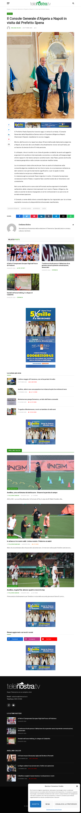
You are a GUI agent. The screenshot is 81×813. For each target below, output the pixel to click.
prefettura (36, 208)
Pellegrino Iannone (13, 495)
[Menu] (8, 3)
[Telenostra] (40, 3)
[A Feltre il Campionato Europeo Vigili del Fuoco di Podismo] (23, 252)
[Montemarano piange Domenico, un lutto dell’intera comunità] (11, 401)
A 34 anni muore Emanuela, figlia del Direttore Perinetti (35, 756)
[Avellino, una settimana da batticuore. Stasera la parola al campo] (40, 472)
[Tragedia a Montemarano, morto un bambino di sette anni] (11, 411)
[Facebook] (9, 125)
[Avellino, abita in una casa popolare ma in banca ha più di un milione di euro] (11, 391)
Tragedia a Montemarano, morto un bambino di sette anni (37, 409)
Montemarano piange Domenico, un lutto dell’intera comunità (38, 399)
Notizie (10, 13)
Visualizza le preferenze (66, 804)
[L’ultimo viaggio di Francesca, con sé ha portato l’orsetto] (11, 381)
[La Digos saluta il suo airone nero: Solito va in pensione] (11, 768)
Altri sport (21, 268)
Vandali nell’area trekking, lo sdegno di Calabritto (20, 293)
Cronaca (55, 270)
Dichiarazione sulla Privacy (54, 809)
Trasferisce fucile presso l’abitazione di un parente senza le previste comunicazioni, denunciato (56, 265)
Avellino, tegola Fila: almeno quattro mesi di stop (26, 590)
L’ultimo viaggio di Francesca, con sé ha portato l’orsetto (36, 379)
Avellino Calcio (14, 450)
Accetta (35, 804)
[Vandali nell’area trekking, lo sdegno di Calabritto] (23, 282)
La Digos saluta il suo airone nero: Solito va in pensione (36, 766)
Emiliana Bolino (16, 28)
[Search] (73, 3)
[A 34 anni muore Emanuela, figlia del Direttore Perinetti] (11, 758)
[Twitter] (9, 130)
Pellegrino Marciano (14, 544)
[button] (77, 786)
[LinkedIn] (9, 134)
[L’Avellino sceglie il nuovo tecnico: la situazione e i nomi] (11, 778)
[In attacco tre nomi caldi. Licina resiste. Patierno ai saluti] (40, 521)
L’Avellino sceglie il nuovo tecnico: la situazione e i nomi (36, 776)
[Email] (9, 144)
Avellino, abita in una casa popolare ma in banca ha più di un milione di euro (42, 389)
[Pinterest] (9, 139)
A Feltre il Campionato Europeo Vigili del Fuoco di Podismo (22, 264)
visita (44, 208)
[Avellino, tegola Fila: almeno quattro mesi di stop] (40, 570)
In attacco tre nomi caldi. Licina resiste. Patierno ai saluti (29, 541)
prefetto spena (26, 208)
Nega (48, 804)
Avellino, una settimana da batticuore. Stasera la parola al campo (32, 493)
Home (8, 9)
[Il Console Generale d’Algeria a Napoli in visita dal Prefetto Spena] (40, 118)
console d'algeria (13, 208)
